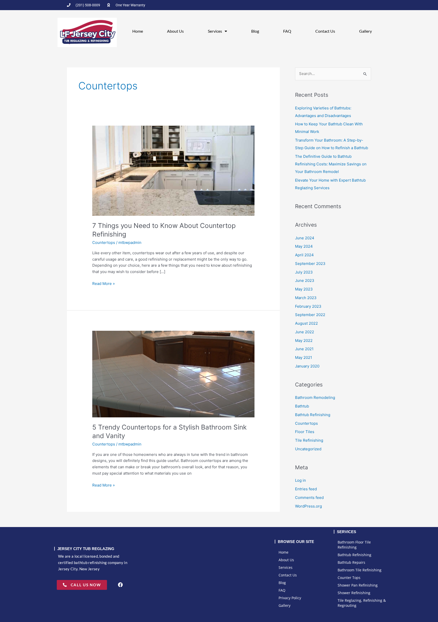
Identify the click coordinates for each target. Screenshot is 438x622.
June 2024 (304, 238)
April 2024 (304, 254)
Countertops (103, 242)
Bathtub (302, 406)
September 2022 (310, 314)
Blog (255, 31)
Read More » (103, 283)
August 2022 (306, 323)
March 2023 (306, 297)
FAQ (287, 31)
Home (137, 31)
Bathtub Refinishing (312, 414)
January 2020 (307, 366)
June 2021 (304, 348)
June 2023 (304, 280)
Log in (300, 480)
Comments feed (309, 497)
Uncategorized (308, 448)
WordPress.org (308, 506)
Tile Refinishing (309, 440)
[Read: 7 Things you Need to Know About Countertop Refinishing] (173, 170)
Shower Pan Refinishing (358, 585)
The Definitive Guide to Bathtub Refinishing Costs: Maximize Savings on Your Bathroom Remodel (331, 164)
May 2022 (304, 340)
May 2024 (304, 246)
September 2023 (310, 263)
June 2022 (304, 331)
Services (215, 31)
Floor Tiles (304, 431)
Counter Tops (349, 577)
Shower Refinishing (354, 592)
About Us (175, 31)
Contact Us (325, 31)
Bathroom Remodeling (315, 397)
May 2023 (304, 289)
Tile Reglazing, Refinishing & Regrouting (362, 603)
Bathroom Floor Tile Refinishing (354, 545)
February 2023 (308, 306)
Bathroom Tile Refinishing (359, 570)
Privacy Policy (290, 597)
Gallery (365, 31)
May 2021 (303, 357)
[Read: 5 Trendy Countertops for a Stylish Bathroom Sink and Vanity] (173, 373)
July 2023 (304, 272)
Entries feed (306, 489)
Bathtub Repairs (351, 562)
